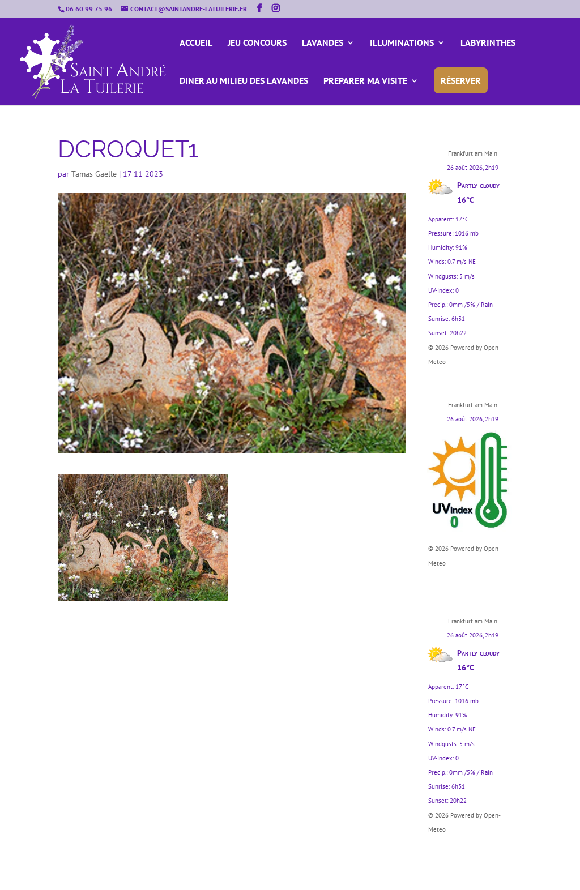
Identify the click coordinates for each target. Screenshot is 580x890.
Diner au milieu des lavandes (244, 81)
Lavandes (322, 43)
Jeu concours (257, 43)
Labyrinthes (487, 43)
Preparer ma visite (365, 81)
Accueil (196, 43)
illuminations (402, 43)
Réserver (461, 80)
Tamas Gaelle (94, 174)
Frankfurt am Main (472, 153)
